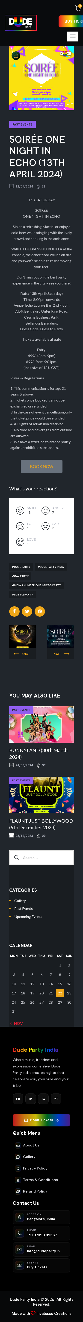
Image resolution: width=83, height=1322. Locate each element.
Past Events (22, 124)
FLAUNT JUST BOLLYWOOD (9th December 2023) (41, 824)
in (30, 1099)
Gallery (20, 900)
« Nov (17, 1023)
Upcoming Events (28, 916)
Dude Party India (52, 567)
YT (56, 1099)
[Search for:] (41, 857)
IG (43, 1099)
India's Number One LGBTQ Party (37, 585)
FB (18, 1099)
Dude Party (22, 567)
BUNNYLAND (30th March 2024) (38, 753)
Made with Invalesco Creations (41, 1313)
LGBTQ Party (23, 594)
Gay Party (21, 576)
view (41, 725)
